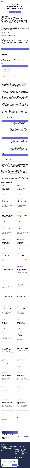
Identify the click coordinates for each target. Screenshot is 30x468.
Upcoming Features (23, 449)
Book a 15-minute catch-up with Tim (7, 448)
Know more (3, 194)
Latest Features (17, 450)
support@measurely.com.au (6, 451)
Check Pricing (17, 451)
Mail (3, 450)
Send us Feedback (23, 452)
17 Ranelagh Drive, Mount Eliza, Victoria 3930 (8, 453)
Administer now (12, 11)
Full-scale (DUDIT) (3, 63)
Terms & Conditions (23, 450)
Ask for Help (16, 453)
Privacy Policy (22, 451)
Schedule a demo (4, 447)
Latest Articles (17, 452)
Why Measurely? (17, 449)
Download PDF (19, 11)
